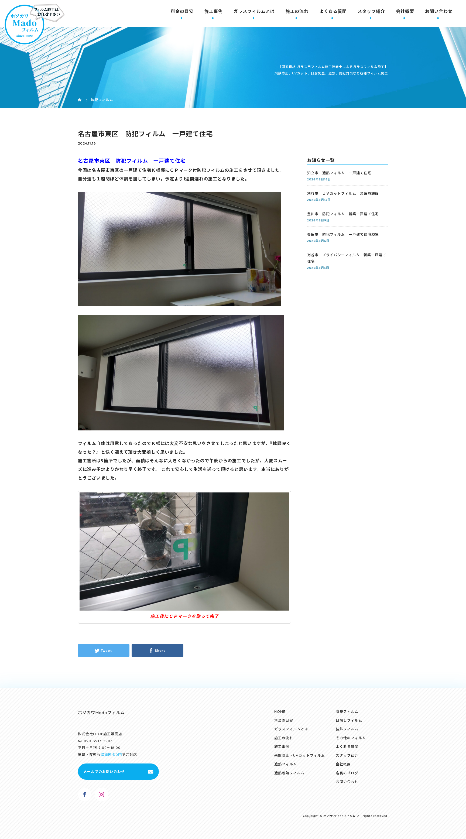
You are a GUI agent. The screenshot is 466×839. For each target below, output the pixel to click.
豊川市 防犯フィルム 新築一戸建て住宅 (343, 214)
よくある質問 (333, 11)
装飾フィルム (347, 729)
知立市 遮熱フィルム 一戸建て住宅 (339, 173)
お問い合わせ (439, 11)
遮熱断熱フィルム (289, 773)
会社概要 (405, 11)
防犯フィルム (347, 711)
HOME (279, 711)
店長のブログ (347, 773)
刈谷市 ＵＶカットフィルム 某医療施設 (343, 193)
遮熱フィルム (285, 764)
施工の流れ (297, 11)
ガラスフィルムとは (254, 11)
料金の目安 (182, 11)
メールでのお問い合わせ (104, 771)
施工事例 (213, 11)
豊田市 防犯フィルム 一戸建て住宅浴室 (343, 234)
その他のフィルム (351, 738)
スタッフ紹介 (371, 11)
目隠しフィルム (349, 720)
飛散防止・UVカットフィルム (299, 755)
